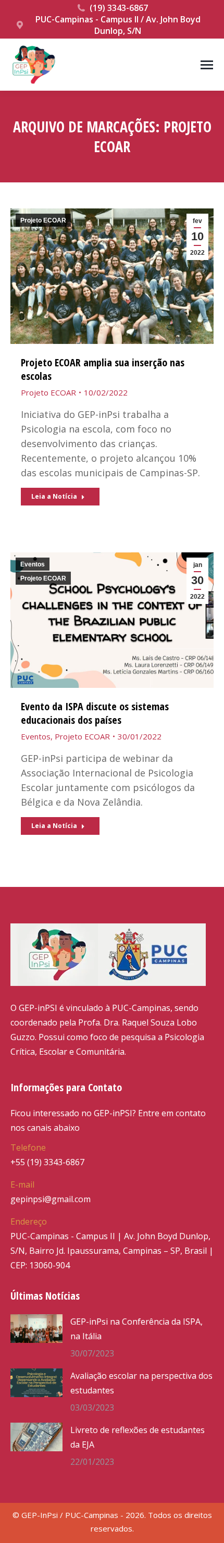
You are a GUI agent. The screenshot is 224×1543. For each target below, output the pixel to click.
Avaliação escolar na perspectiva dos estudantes (141, 1383)
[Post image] (36, 1328)
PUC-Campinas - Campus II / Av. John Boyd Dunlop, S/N (118, 25)
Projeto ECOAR (43, 220)
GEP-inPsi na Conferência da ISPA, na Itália (136, 1329)
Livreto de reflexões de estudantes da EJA (137, 1437)
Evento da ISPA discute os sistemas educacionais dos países (95, 713)
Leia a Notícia (54, 496)
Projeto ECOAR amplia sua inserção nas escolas (102, 369)
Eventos (32, 564)
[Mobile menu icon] (207, 64)
